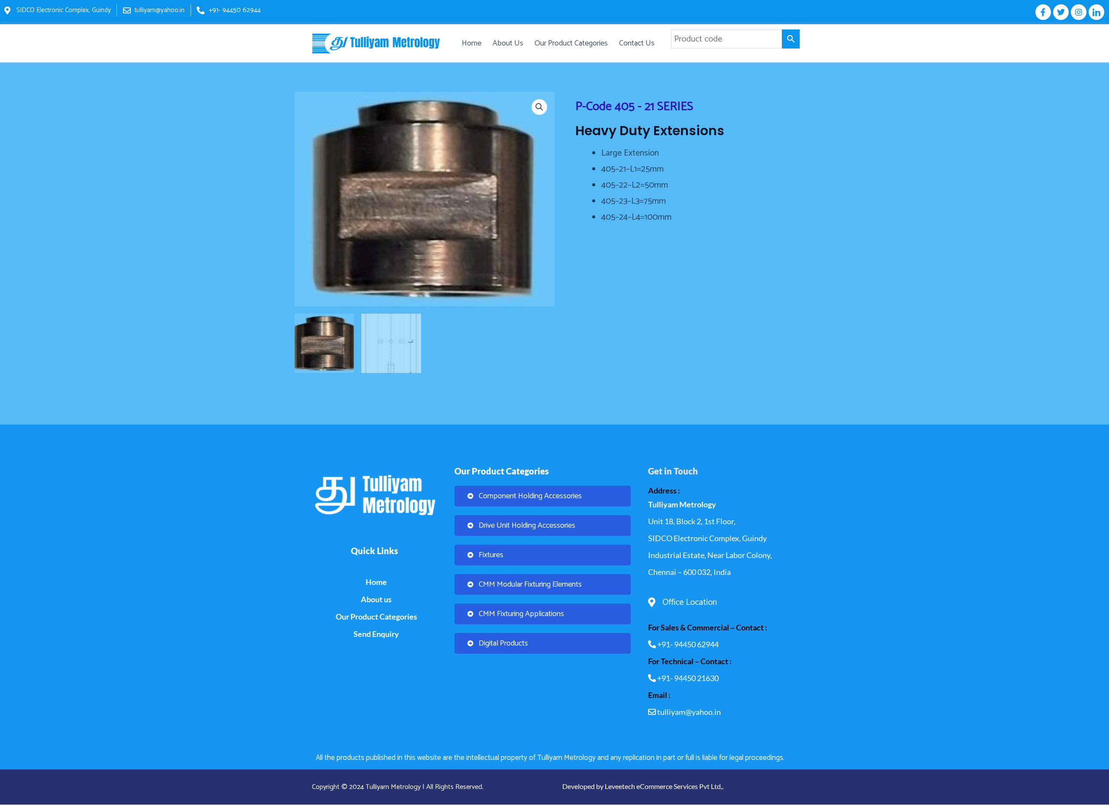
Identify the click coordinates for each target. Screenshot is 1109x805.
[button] (539, 107)
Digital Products (503, 643)
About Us (508, 43)
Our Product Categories (571, 43)
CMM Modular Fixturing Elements (530, 584)
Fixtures (491, 555)
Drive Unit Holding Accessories (527, 525)
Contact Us (637, 43)
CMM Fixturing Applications (521, 613)
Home (471, 43)
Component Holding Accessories (530, 496)
